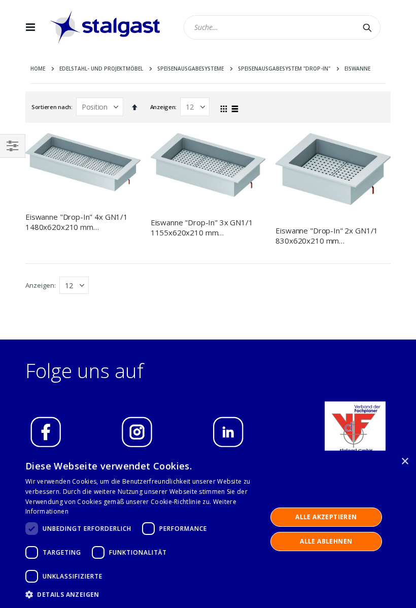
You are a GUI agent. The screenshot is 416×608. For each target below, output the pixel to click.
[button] (142, 594)
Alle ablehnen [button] (326, 541)
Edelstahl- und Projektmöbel (101, 68)
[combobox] (282, 27)
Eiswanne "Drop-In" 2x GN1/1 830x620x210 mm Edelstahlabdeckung (326, 235)
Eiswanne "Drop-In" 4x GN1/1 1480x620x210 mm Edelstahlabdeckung (76, 222)
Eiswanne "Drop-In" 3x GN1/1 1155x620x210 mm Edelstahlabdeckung (202, 227)
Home (37, 68)
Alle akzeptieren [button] (326, 517)
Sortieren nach (51, 107)
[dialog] (208, 529)
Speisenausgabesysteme (190, 68)
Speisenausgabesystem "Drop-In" (284, 68)
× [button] (404, 461)
